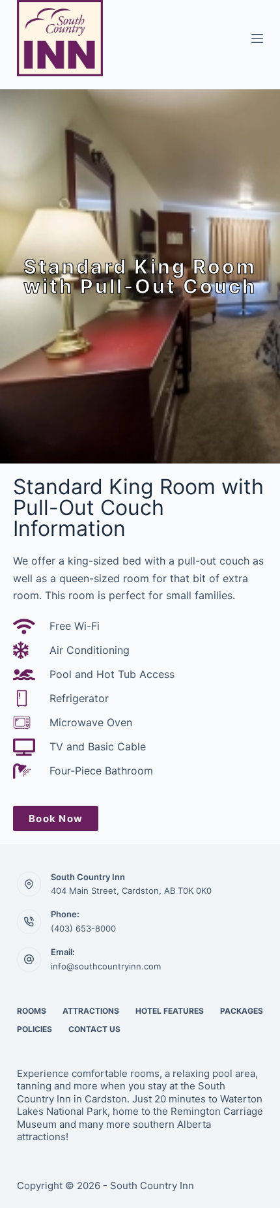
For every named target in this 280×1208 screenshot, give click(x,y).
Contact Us (94, 1029)
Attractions (91, 1011)
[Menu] (257, 38)
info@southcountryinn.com (106, 966)
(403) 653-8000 (83, 928)
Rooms (31, 1011)
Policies (34, 1029)
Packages (241, 1011)
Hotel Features (169, 1011)
